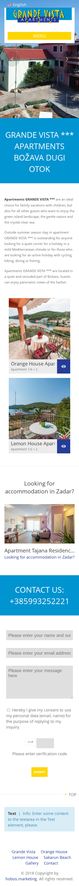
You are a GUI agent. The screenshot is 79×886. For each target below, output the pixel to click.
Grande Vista (23, 851)
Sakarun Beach (57, 857)
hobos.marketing (21, 878)
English (19, 4)
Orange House (54, 851)
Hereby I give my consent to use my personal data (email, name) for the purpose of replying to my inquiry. (38, 718)
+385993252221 (40, 601)
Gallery (31, 863)
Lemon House (25, 857)
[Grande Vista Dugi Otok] (39, 21)
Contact (51, 863)
